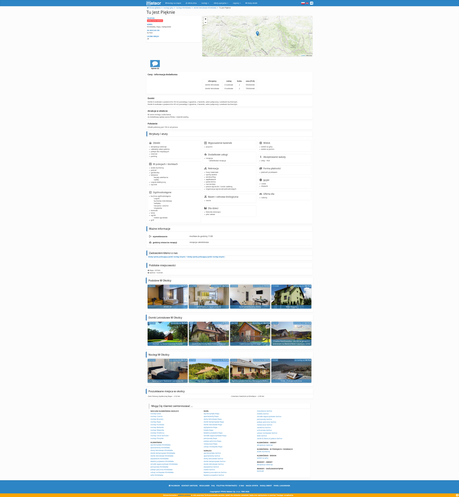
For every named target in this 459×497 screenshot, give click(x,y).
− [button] (205, 22)
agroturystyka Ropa (211, 413)
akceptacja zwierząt (265, 445)
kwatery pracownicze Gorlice (215, 472)
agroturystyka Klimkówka (160, 445)
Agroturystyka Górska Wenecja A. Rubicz (250, 381)
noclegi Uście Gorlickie (159, 435)
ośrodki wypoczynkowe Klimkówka (164, 464)
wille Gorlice (262, 436)
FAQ (213, 485)
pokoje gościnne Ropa (212, 441)
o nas (241, 485)
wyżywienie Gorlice (211, 467)
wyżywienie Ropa (210, 427)
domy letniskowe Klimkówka (161, 450)
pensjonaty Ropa (210, 438)
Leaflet (303, 55)
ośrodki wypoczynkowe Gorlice (269, 416)
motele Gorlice (263, 414)
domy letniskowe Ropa (213, 419)
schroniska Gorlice (264, 430)
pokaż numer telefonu (155, 21)
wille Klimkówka (156, 475)
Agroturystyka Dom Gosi (209, 381)
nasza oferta (252, 485)
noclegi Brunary (156, 419)
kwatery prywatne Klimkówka (162, 461)
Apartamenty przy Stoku (250, 306)
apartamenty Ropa (211, 416)
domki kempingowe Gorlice (214, 461)
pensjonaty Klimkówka (159, 467)
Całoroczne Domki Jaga (250, 344)
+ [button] (205, 18)
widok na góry (262, 458)
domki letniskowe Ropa (213, 424)
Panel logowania (282, 485)
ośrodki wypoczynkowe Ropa (215, 435)
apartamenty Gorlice (212, 456)
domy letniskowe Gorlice (213, 458)
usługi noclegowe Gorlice (267, 433)
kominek (260, 471)
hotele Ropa (208, 430)
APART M (168, 306)
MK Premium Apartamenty (209, 306)
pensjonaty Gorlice (264, 419)
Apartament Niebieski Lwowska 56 (167, 381)
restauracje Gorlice (264, 425)
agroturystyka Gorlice (212, 453)
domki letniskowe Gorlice (214, 464)
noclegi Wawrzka (157, 430)
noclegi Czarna (156, 416)
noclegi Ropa (155, 422)
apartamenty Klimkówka (160, 447)
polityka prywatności (226, 485)
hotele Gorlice (209, 469)
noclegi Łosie (155, 413)
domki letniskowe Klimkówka (161, 456)
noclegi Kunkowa (157, 424)
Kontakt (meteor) (189, 485)
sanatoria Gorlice (264, 427)
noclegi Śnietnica (157, 433)
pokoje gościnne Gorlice (266, 422)
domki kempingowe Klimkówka (162, 453)
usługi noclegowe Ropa (213, 446)
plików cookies (184, 495)
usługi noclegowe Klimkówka (162, 472)
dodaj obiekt (266, 485)
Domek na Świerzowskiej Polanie (168, 344)
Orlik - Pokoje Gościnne (291, 381)
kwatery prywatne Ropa (213, 433)
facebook (175, 485)
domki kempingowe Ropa (214, 422)
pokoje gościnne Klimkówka (161, 469)
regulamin (204, 485)
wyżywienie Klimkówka (159, 458)
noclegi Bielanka (157, 427)
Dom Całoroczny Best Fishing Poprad (209, 344)
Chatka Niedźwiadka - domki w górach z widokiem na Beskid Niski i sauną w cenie (291, 342)
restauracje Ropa (210, 444)
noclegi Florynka (157, 438)
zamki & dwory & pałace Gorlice (269, 438)
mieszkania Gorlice (264, 411)
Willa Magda (291, 306)
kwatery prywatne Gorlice (214, 475)
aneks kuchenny (263, 451)
